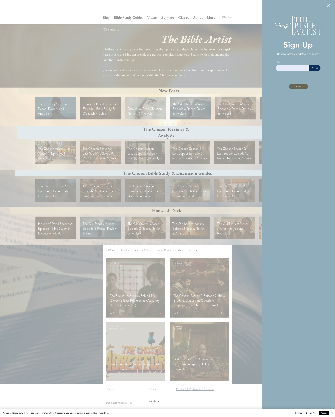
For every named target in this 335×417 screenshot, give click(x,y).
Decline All (310, 413)
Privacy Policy (103, 413)
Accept (323, 413)
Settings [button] (298, 413)
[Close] (331, 413)
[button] (328, 5)
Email (279, 62)
